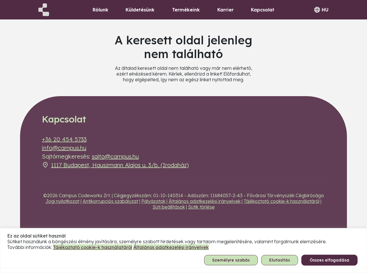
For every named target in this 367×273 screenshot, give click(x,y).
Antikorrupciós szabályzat (110, 201)
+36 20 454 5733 (64, 139)
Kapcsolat (262, 10)
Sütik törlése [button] (201, 207)
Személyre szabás (231, 260)
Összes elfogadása (329, 260)
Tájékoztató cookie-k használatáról (281, 201)
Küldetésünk (140, 10)
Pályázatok (153, 201)
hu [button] (325, 10)
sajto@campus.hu (115, 156)
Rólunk (100, 10)
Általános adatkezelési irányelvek (205, 201)
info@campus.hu (64, 147)
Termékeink (186, 10)
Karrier (225, 10)
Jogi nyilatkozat (62, 201)
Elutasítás (279, 260)
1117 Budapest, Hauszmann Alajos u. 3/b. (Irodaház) (120, 165)
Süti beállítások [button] (169, 207)
